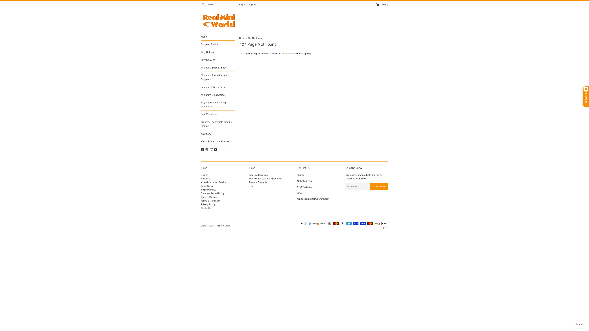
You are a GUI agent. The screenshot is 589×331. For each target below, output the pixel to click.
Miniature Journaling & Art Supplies (215, 77)
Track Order (207, 186)
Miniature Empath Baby (213, 67)
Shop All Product (210, 44)
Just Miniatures (209, 114)
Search (204, 175)
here (287, 53)
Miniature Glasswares (213, 95)
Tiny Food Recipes (258, 175)
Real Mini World (223, 226)
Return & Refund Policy (212, 193)
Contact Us (206, 208)
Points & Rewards (258, 182)
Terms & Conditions (211, 200)
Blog (251, 186)
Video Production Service (215, 141)
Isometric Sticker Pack (213, 87)
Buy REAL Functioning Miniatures (213, 104)
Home (204, 36)
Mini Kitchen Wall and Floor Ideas (265, 178)
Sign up (252, 5)
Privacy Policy (208, 204)
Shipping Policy (208, 189)
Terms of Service (209, 197)
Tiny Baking (207, 52)
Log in (242, 5)
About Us (206, 133)
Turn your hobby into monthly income (216, 124)
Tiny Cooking (208, 60)
